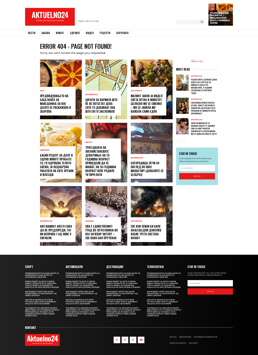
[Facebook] (117, 340)
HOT (212, 9)
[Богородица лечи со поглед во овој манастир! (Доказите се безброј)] (152, 152)
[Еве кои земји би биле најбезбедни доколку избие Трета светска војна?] (152, 216)
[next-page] (183, 141)
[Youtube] (141, 340)
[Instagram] (125, 340)
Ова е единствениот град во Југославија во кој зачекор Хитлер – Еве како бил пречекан (101, 232)
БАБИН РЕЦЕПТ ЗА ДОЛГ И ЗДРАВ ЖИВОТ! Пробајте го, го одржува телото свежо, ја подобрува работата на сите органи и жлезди (56, 165)
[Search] (202, 22)
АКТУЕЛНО (136, 91)
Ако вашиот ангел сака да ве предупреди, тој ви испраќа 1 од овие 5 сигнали (56, 232)
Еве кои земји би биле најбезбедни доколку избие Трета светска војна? (146, 232)
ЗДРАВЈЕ (44, 150)
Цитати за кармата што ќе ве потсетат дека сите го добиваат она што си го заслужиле (101, 105)
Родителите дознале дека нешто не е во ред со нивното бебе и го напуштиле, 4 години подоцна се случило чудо (204, 86)
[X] (133, 340)
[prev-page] (178, 141)
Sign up (197, 176)
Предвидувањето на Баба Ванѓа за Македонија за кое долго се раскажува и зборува (220, 17)
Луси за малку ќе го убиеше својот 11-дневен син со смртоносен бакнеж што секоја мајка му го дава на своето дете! (204, 128)
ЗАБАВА (89, 221)
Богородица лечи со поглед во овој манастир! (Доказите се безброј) (147, 169)
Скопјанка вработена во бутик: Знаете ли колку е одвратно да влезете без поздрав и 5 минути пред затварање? (203, 108)
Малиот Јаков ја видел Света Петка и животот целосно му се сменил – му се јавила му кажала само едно (147, 104)
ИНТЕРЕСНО (46, 221)
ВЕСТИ (88, 142)
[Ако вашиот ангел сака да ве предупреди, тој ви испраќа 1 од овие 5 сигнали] (61, 216)
